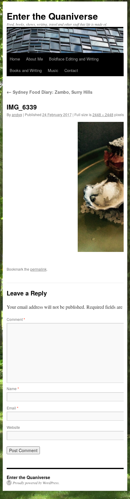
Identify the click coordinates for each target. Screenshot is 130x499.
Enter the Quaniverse (52, 15)
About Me (34, 59)
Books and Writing (26, 70)
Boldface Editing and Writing (74, 59)
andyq (17, 114)
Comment (16, 319)
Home (15, 59)
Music (53, 70)
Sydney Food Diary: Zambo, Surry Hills (50, 92)
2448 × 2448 (103, 114)
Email (12, 407)
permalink (38, 269)
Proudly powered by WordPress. (36, 482)
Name (13, 388)
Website (13, 427)
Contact (71, 70)
